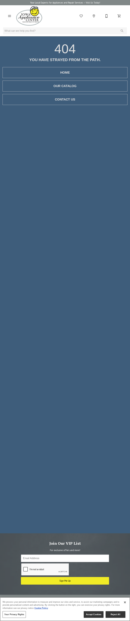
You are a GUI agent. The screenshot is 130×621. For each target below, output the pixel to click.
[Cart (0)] (119, 16)
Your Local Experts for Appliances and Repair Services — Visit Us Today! (65, 2)
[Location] (94, 16)
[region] (65, 609)
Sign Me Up (65, 580)
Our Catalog (65, 86)
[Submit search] (122, 31)
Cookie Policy (41, 608)
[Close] (124, 602)
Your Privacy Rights (14, 614)
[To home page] (29, 16)
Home (65, 72)
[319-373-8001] (106, 16)
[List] (81, 16)
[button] (9, 16)
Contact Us (65, 99)
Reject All (115, 614)
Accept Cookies (93, 614)
